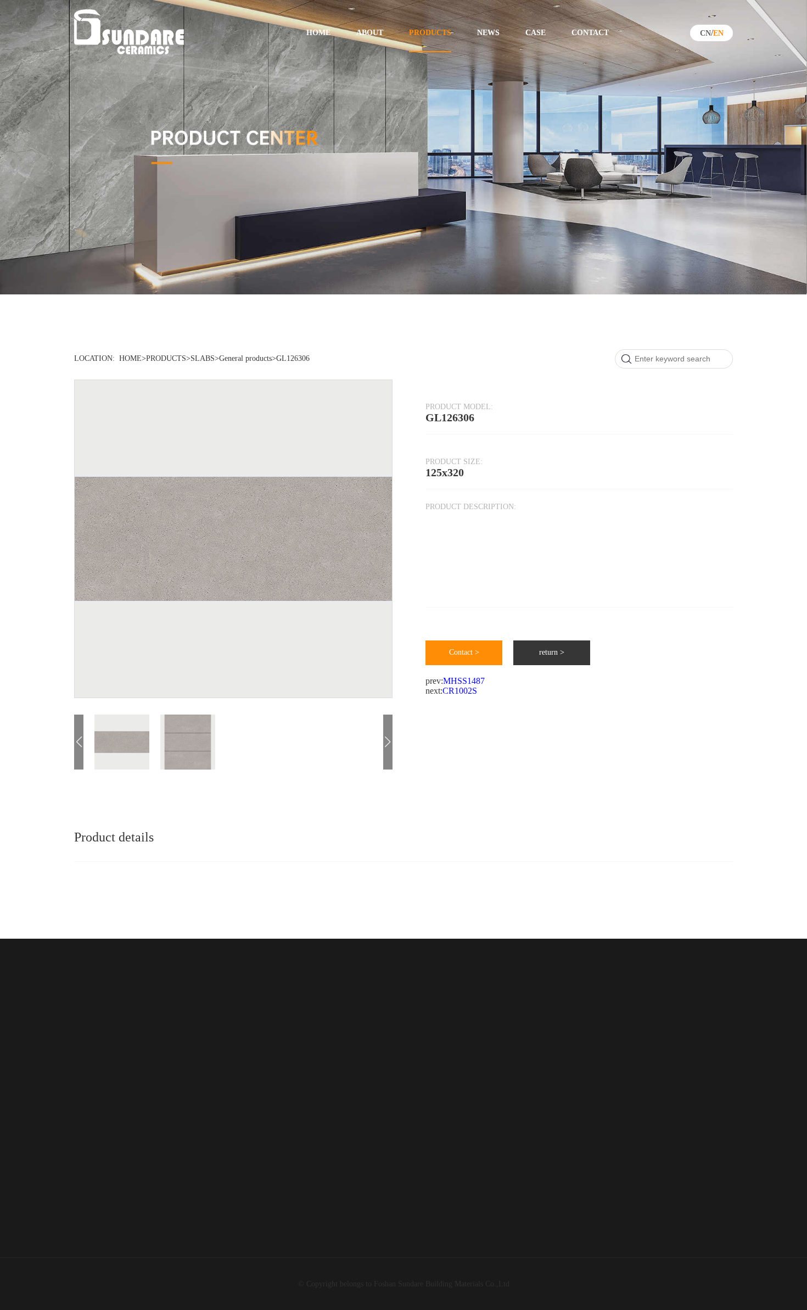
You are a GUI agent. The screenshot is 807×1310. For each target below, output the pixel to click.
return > (551, 652)
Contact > (464, 652)
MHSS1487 (464, 680)
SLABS (202, 358)
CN (705, 33)
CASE (535, 33)
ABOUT (369, 33)
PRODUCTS (430, 33)
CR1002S (459, 690)
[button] (388, 742)
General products (245, 358)
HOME (318, 33)
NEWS (488, 33)
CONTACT (590, 33)
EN (718, 33)
